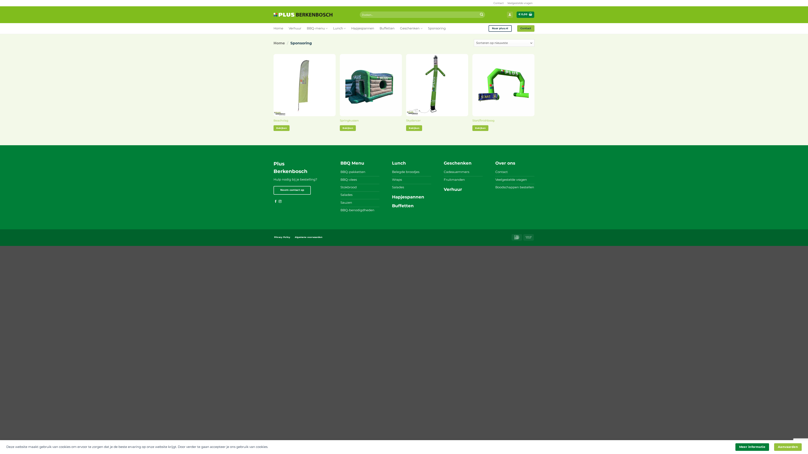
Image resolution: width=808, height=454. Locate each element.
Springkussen (349, 120)
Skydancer (413, 120)
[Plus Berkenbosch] (303, 15)
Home (278, 28)
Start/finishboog (483, 120)
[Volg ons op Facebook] (275, 201)
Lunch (338, 28)
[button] (510, 15)
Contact (498, 3)
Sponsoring (437, 28)
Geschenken (410, 28)
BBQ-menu (316, 28)
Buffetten (387, 28)
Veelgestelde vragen (520, 3)
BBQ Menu (352, 163)
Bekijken (281, 128)
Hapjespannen (362, 28)
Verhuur (295, 28)
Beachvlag (281, 120)
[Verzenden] (481, 15)
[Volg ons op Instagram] (280, 201)
